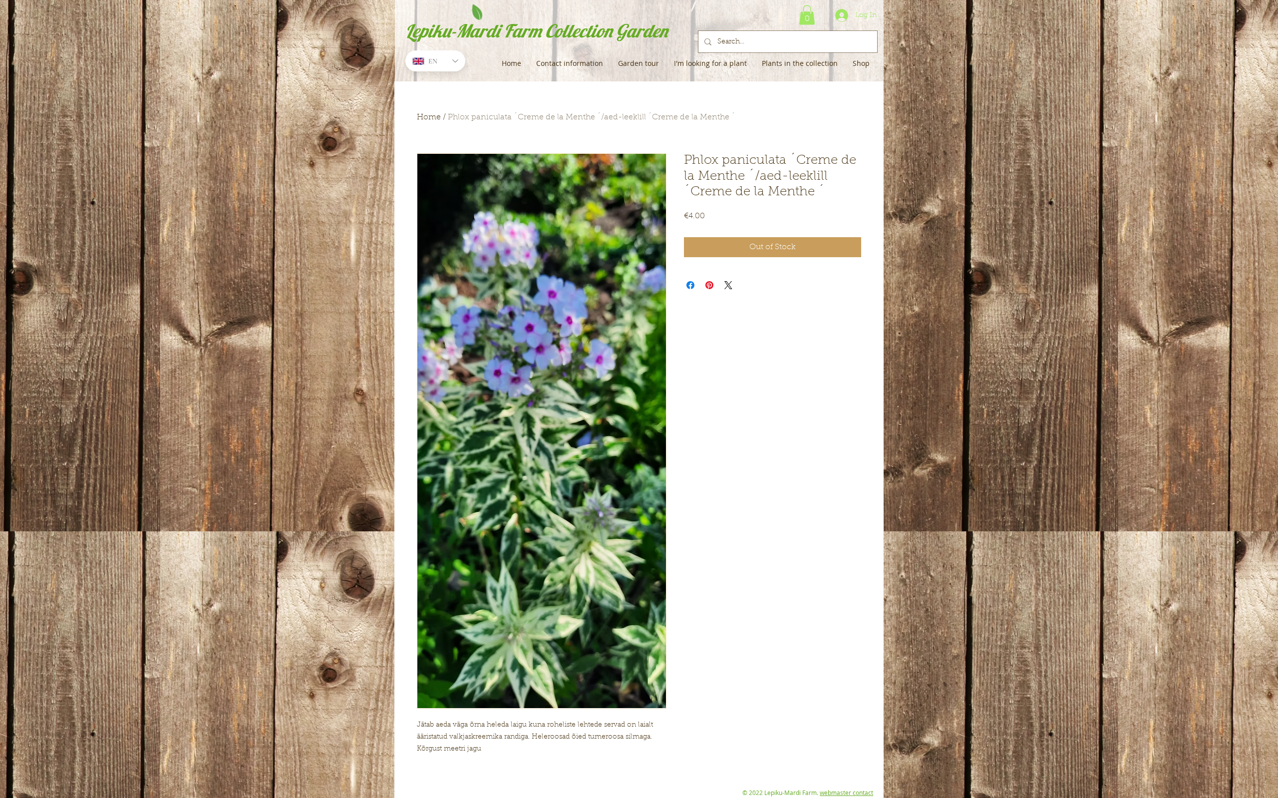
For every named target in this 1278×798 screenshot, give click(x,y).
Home (429, 117)
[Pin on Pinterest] (709, 285)
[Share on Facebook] (690, 285)
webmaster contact (846, 793)
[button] (807, 14)
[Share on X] (728, 285)
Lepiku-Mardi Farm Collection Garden (536, 30)
